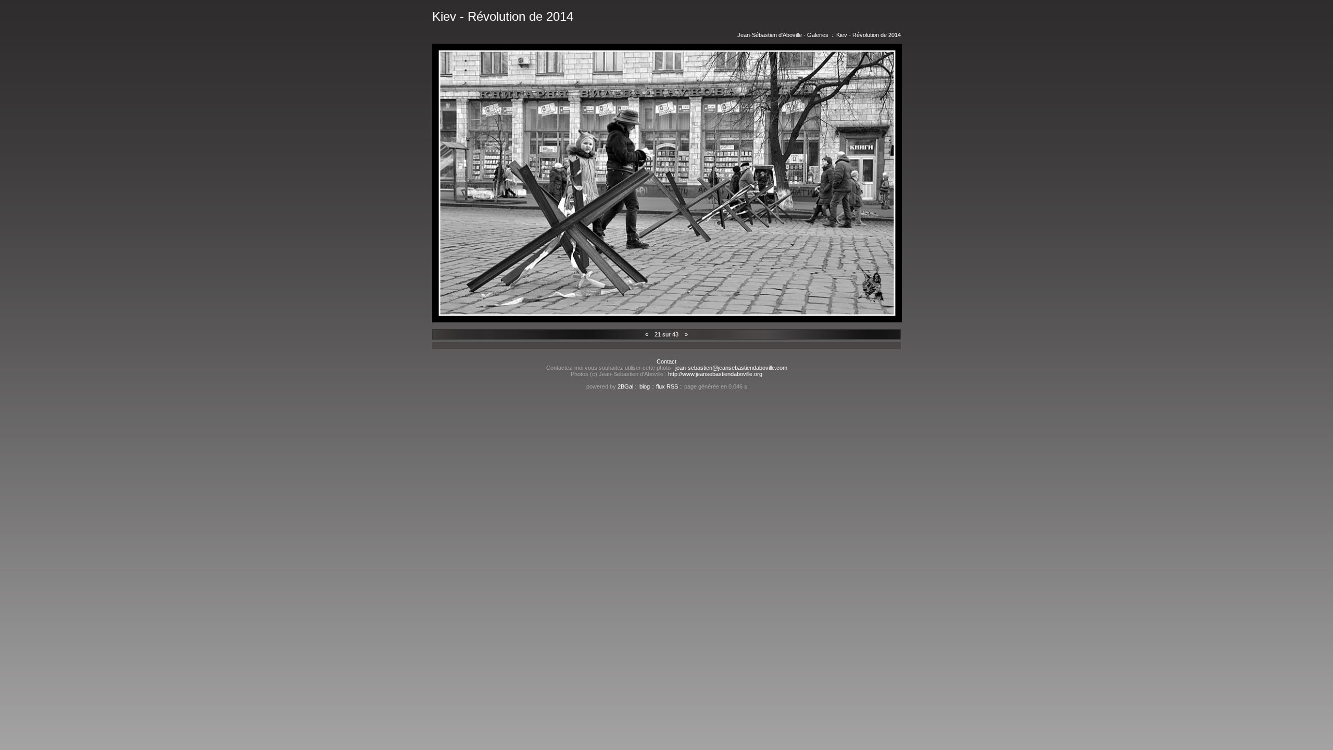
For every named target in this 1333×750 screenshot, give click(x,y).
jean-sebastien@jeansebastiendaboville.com (731, 368)
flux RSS (667, 386)
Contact (666, 361)
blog (644, 386)
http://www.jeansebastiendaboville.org (715, 374)
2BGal (625, 386)
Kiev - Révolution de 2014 (868, 35)
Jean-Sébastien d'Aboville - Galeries (782, 35)
